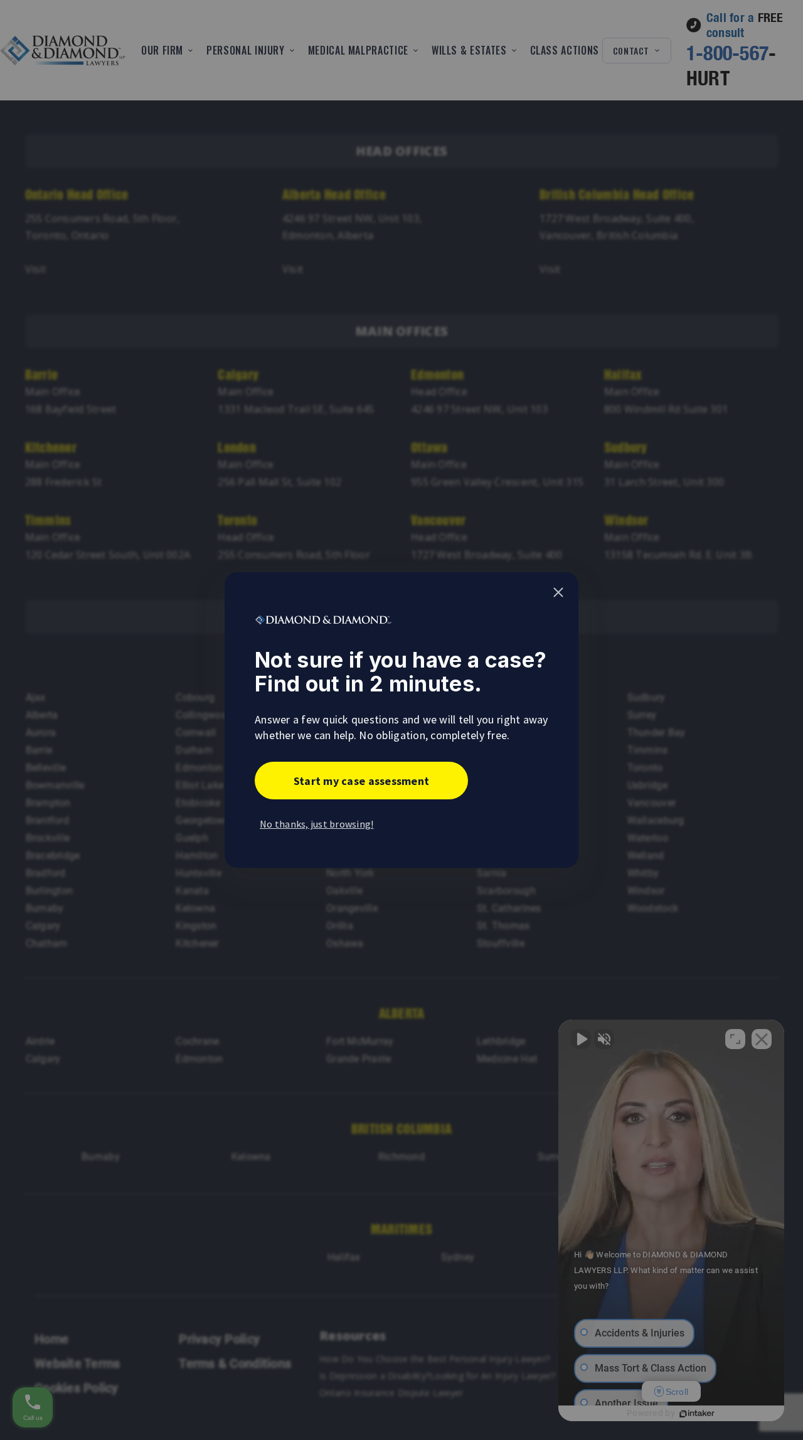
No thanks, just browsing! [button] (317, 824)
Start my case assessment (361, 781)
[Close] (558, 592)
